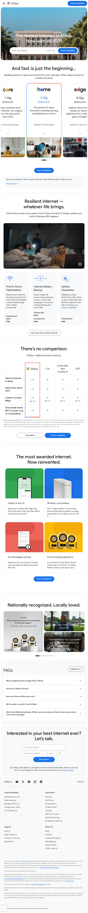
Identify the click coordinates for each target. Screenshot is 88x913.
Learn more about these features (44, 333)
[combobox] (49, 50)
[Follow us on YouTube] (17, 781)
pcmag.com (70, 881)
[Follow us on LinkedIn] (41, 781)
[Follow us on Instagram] (35, 781)
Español (80, 782)
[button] (8, 133)
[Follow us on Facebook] (29, 781)
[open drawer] (3, 3)
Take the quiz (11, 184)
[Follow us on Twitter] (23, 781)
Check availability (44, 170)
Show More (30, 435)
